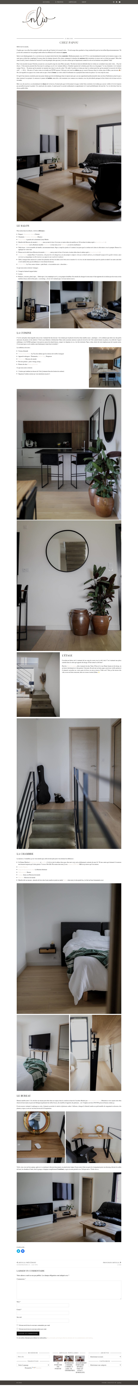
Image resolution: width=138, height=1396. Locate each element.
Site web (19, 1317)
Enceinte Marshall (23, 245)
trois (104, 242)
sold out (40, 242)
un (96, 242)
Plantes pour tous (33, 364)
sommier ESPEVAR (73, 864)
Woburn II (64, 245)
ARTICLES (73, 2)
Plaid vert (21, 877)
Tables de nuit (22, 872)
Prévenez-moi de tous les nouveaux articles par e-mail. (33, 1329)
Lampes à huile (22, 255)
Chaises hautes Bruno (24, 354)
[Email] (120, 2)
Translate (38, 1368)
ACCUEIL (46, 2)
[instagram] (113, 2)
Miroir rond (21, 359)
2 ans (112, 1264)
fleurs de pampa (71, 666)
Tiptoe (65, 880)
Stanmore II (47, 245)
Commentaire (21, 1279)
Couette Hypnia (23, 867)
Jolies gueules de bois (94, 1100)
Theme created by (111, 1382)
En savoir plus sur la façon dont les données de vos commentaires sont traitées (70, 1338)
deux (100, 242)
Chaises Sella (22, 264)
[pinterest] (116, 2)
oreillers (44, 862)
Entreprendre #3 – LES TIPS (27, 1264)
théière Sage (41, 356)
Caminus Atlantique (31, 237)
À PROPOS (59, 2)
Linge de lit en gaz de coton (26, 869)
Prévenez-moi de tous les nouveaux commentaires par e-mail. (34, 1325)
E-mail (19, 1309)
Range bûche (22, 239)
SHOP (84, 2)
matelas (37, 862)
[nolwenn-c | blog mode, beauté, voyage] (69, 16)
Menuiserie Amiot (29, 234)
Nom (19, 1302)
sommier (32, 862)
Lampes (20, 875)
